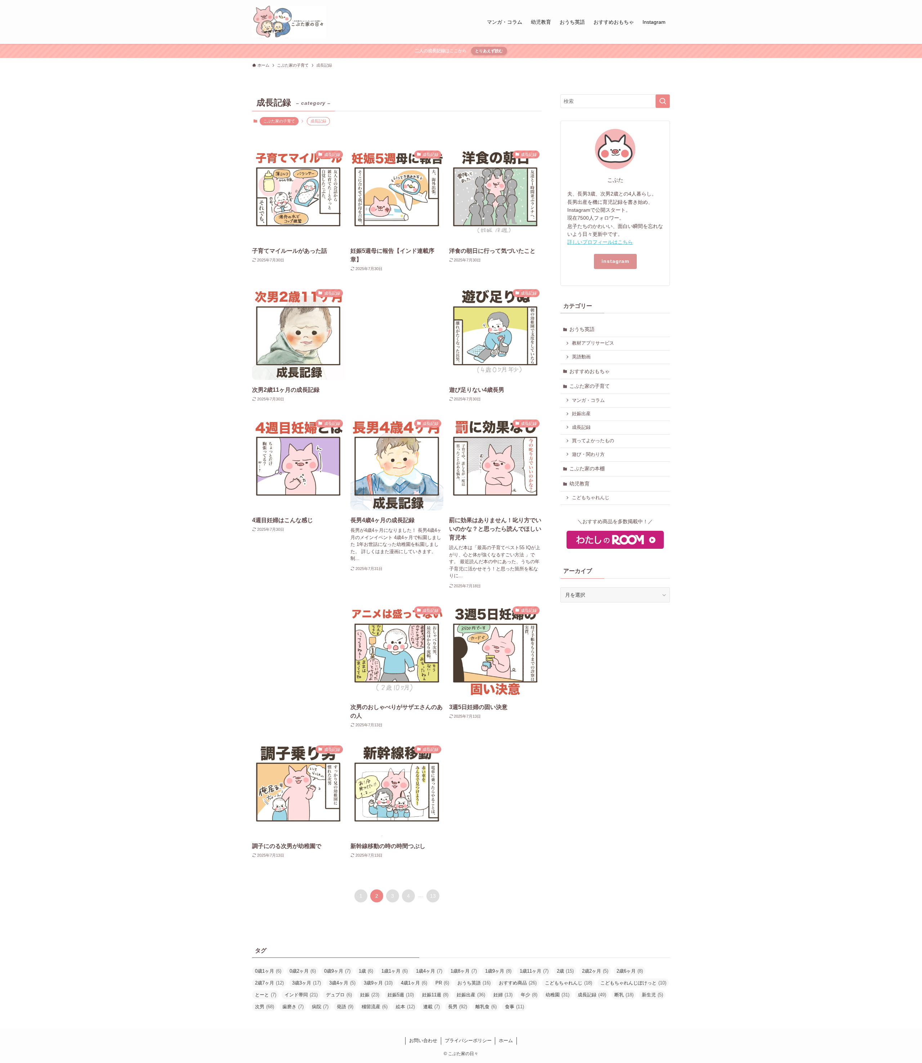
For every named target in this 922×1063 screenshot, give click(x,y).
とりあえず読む (489, 51)
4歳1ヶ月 (414, 983)
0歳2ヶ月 (303, 971)
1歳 (366, 971)
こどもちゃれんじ (590, 497)
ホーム (506, 1040)
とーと (265, 994)
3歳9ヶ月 (378, 983)
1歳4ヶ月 (429, 971)
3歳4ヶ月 (342, 983)
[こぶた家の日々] (289, 22)
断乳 (624, 994)
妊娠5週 (401, 994)
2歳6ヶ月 (630, 971)
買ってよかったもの (593, 440)
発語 (345, 1006)
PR (442, 983)
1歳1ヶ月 (394, 971)
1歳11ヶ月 (534, 971)
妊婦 (503, 994)
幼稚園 (557, 994)
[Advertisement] (396, 342)
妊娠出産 (581, 413)
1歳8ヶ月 (464, 971)
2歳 (565, 971)
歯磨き (293, 1006)
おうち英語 (582, 329)
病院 (320, 1006)
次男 (264, 1006)
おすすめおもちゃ (589, 371)
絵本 (405, 1006)
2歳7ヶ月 (269, 983)
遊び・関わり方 (588, 454)
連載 (431, 1006)
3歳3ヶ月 (306, 983)
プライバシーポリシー (468, 1040)
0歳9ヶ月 (337, 971)
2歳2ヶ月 (595, 971)
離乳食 (486, 1006)
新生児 (652, 994)
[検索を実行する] (662, 101)
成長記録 (581, 427)
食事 (514, 1006)
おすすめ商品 (518, 983)
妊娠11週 (435, 994)
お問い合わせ (423, 1040)
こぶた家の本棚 (587, 468)
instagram (615, 261)
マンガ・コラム (588, 400)
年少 (529, 994)
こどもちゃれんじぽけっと (633, 983)
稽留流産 (375, 1006)
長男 (457, 1006)
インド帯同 (301, 994)
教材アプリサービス (593, 343)
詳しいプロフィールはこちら (600, 242)
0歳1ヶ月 (268, 971)
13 (433, 896)
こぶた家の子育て (279, 121)
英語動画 (581, 356)
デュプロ (339, 994)
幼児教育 (579, 483)
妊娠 (369, 994)
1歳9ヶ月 (498, 971)
